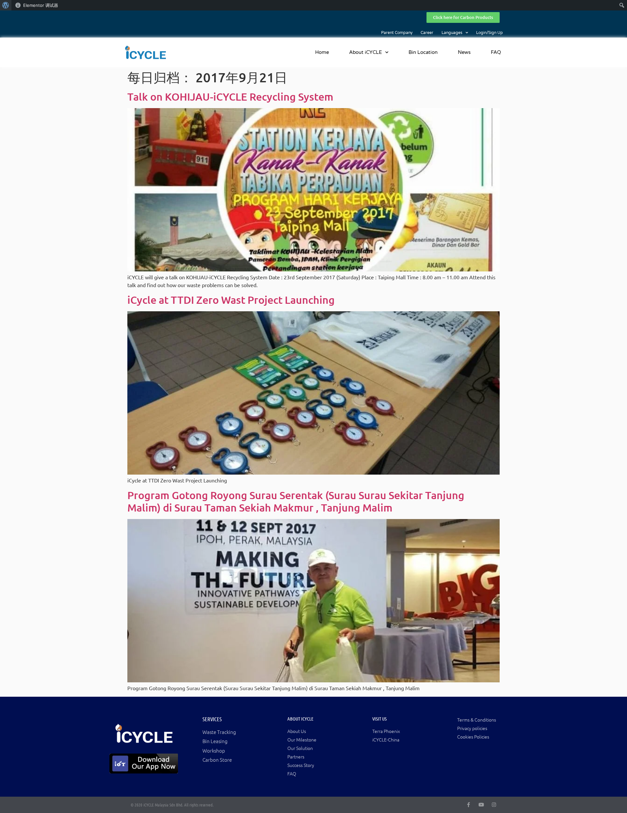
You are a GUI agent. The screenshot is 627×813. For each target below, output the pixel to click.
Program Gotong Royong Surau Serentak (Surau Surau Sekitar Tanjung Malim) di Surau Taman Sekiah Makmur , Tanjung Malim (295, 501)
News (464, 52)
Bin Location (423, 52)
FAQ (496, 52)
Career (427, 32)
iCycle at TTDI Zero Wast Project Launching (231, 299)
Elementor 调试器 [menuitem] (40, 5)
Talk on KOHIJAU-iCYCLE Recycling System (230, 96)
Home (322, 52)
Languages (452, 32)
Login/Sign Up (489, 32)
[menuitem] (5, 5)
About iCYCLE (365, 52)
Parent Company (396, 32)
